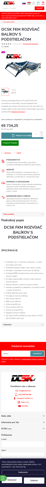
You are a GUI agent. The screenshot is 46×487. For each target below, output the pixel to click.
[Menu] (43, 3)
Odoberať (37, 354)
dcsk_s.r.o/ (25, 402)
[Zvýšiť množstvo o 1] (41, 132)
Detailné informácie (18, 112)
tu (25, 467)
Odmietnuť (11, 480)
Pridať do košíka (24, 135)
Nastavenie (23, 472)
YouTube (25, 406)
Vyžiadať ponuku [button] (10, 143)
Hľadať (40, 8)
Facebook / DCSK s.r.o (25, 398)
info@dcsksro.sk (25, 391)
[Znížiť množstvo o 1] (41, 135)
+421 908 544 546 (24, 394)
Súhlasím (34, 480)
